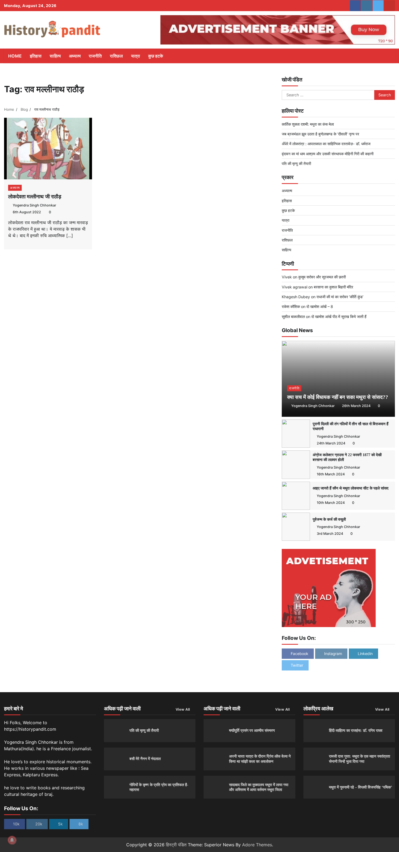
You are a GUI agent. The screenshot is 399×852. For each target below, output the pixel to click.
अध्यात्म (75, 56)
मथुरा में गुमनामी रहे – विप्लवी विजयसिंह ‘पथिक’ (360, 787)
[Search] (388, 56)
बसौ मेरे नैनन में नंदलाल (145, 758)
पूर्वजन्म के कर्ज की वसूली (329, 519)
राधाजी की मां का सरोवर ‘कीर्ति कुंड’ (339, 296)
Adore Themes (257, 844)
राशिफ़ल (116, 56)
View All (183, 709)
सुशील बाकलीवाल (293, 316)
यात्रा (135, 56)
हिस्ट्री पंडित (176, 844)
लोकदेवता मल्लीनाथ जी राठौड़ (34, 196)
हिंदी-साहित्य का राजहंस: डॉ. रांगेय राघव (355, 730)
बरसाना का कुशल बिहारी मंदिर (333, 287)
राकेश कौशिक (291, 306)
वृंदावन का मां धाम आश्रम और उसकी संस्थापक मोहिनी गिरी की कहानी (327, 153)
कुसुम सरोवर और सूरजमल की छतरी (322, 277)
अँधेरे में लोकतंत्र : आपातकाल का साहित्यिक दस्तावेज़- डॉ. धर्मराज (326, 143)
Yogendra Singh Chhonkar (34, 205)
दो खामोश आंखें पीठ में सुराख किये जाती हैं (338, 316)
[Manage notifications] (12, 840)
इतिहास (36, 56)
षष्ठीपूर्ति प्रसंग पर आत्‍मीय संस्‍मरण (252, 730)
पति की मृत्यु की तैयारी (296, 163)
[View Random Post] (379, 56)
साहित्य (55, 56)
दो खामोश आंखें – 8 (319, 306)
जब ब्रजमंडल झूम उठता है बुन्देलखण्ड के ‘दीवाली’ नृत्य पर (320, 134)
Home (15, 56)
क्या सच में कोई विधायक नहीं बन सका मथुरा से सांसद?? (337, 397)
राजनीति (95, 56)
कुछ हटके (155, 56)
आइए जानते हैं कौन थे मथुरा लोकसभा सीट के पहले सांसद (350, 488)
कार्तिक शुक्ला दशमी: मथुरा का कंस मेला (308, 124)
